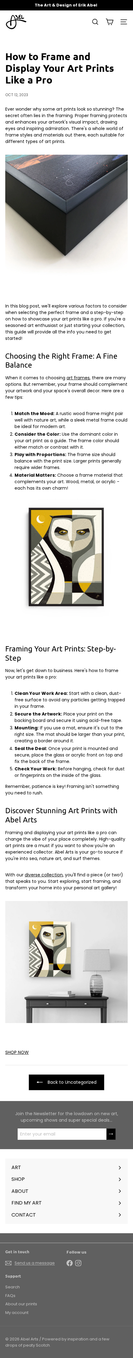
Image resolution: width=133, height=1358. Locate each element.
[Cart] (109, 22)
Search (12, 1287)
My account (16, 1312)
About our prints (21, 1304)
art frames (78, 378)
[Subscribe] (111, 1134)
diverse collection (44, 875)
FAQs (10, 1296)
